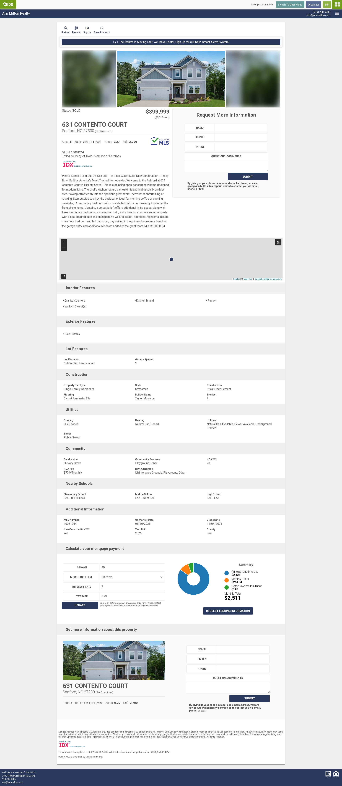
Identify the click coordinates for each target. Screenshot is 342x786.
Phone (200, 147)
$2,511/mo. (162, 117)
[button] (87, 30)
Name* (200, 127)
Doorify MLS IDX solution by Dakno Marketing (80, 757)
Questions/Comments (226, 156)
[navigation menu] (337, 4)
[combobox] (130, 577)
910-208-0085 (9, 779)
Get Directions (104, 131)
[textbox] (240, 128)
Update (80, 605)
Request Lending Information (228, 611)
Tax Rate (82, 596)
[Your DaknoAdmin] (8, 4)
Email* (200, 137)
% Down (82, 567)
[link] (65, 30)
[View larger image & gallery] (171, 78)
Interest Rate (81, 586)
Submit (247, 176)
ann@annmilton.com (12, 782)
